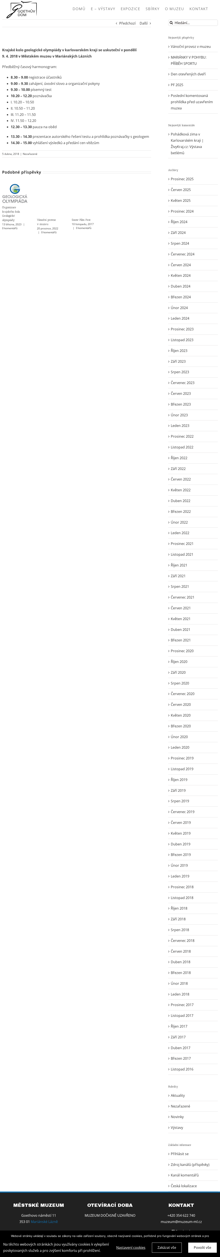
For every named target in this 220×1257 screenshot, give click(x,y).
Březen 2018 (181, 972)
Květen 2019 (181, 833)
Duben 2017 (180, 1047)
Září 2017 (178, 1037)
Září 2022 (178, 468)
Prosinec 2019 (182, 758)
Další (144, 23)
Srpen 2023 (180, 372)
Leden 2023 (180, 425)
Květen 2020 (181, 715)
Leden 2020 (180, 747)
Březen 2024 (181, 297)
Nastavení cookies (130, 1247)
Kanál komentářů (185, 1175)
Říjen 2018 (179, 908)
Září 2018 (178, 919)
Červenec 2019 (182, 811)
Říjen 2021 (179, 565)
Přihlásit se (180, 1153)
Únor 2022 (179, 522)
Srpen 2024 (180, 243)
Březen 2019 (181, 854)
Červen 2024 (181, 265)
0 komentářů (9, 228)
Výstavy (177, 1127)
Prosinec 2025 (182, 179)
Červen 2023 (181, 393)
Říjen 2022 (179, 458)
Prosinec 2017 (182, 1004)
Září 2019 (178, 790)
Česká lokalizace (184, 1186)
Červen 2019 (181, 822)
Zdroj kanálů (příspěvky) (190, 1164)
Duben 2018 (180, 962)
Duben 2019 (180, 844)
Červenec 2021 (182, 597)
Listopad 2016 (182, 1069)
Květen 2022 (181, 490)
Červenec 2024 (182, 254)
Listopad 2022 (182, 447)
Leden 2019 (180, 876)
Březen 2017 (181, 1058)
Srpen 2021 (180, 586)
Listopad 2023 (182, 340)
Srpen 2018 (180, 929)
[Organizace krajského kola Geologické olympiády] (15, 186)
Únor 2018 (179, 983)
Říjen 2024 (179, 221)
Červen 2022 (181, 479)
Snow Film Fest (81, 219)
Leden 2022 (180, 532)
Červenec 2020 (182, 693)
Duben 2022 (180, 500)
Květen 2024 (181, 275)
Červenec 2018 (182, 940)
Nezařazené (30, 154)
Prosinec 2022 (182, 436)
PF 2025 (177, 84)
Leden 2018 (180, 994)
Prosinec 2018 (182, 887)
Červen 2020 (181, 704)
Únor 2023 (179, 415)
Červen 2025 (181, 189)
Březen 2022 (181, 511)
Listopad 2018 (182, 897)
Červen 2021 (181, 608)
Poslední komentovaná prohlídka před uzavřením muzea (192, 101)
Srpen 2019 (180, 801)
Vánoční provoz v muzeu (191, 46)
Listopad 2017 (182, 1015)
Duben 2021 (180, 629)
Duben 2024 (180, 286)
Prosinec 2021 (182, 543)
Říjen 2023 (179, 350)
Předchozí (127, 23)
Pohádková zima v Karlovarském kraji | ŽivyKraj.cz (187, 140)
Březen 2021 (181, 640)
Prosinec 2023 (182, 329)
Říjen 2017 (179, 1026)
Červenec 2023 (182, 382)
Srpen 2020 (180, 683)
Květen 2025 (181, 200)
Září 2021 (178, 576)
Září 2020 (178, 672)
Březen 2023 (181, 404)
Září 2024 (178, 232)
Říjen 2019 (179, 779)
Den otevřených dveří (188, 74)
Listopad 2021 (182, 554)
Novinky (177, 1116)
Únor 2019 (179, 865)
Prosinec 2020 (182, 651)
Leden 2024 (180, 318)
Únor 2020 (179, 736)
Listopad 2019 (182, 769)
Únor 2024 (179, 307)
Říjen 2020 (179, 661)
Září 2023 (178, 361)
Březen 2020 (181, 726)
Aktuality (178, 1095)
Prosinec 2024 (182, 211)
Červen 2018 (181, 951)
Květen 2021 (181, 618)
